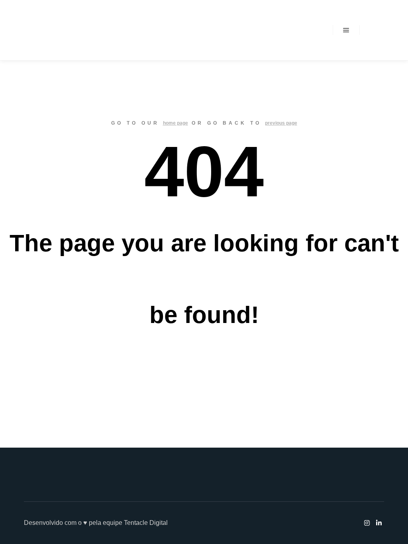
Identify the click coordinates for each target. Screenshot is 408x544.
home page (175, 123)
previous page (281, 123)
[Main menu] (346, 30)
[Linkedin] (383, 30)
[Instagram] (371, 30)
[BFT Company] (44, 30)
